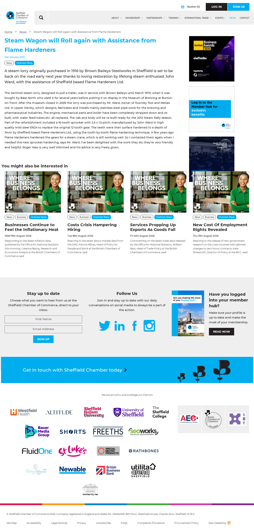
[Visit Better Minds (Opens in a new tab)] (37, 470)
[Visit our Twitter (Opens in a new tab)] (105, 326)
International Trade (197, 18)
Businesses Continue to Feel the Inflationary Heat (32, 227)
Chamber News (24, 63)
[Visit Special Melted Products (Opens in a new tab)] (108, 451)
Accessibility (34, 522)
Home (8, 31)
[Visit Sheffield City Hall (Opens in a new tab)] (90, 489)
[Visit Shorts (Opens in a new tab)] (73, 431)
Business (21, 217)
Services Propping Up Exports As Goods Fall (153, 227)
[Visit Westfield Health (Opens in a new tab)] (24, 412)
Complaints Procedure (151, 522)
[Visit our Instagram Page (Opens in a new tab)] (149, 326)
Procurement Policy (186, 522)
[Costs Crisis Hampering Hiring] (96, 191)
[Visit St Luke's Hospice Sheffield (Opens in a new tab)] (73, 451)
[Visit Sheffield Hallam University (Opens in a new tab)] (94, 412)
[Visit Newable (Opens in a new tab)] (72, 470)
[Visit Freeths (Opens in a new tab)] (108, 431)
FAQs (124, 522)
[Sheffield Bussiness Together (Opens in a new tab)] (237, 419)
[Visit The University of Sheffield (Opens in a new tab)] (129, 412)
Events (219, 18)
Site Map (12, 522)
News (232, 18)
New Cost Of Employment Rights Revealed (220, 227)
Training (174, 18)
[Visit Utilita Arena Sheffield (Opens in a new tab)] (144, 470)
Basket (193, 6)
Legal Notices (59, 522)
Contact (244, 18)
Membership (132, 18)
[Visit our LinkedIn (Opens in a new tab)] (119, 326)
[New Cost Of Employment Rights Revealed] (221, 191)
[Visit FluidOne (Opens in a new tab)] (37, 451)
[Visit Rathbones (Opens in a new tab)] (144, 451)
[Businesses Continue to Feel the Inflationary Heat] (33, 191)
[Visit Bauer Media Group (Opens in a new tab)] (37, 431)
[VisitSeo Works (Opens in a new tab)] (143, 431)
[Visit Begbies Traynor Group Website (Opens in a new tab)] (213, 419)
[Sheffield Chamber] (17, 18)
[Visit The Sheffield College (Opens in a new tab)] (160, 412)
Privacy (81, 522)
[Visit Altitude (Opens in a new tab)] (59, 412)
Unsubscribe (103, 522)
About (115, 18)
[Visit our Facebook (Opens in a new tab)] (134, 326)
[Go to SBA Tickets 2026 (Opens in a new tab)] (212, 59)
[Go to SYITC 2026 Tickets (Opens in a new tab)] (212, 159)
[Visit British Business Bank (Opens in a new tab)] (108, 470)
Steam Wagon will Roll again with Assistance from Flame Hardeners (77, 31)
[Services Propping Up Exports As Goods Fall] (158, 191)
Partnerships (154, 18)
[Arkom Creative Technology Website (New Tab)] (229, 523)
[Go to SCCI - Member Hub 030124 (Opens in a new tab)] (212, 109)
